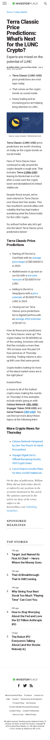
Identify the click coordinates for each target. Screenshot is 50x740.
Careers (15, 699)
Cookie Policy (15, 711)
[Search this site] (45, 3)
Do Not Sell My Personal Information (24, 707)
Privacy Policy (18, 703)
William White (14, 67)
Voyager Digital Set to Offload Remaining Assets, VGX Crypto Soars (26, 459)
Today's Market (20, 12)
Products (28, 695)
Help (8, 699)
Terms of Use (17, 714)
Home (9, 12)
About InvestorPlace (13, 695)
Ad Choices (31, 703)
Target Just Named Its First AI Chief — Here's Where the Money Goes (27, 558)
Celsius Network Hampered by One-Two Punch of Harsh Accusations (27, 445)
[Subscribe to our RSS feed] (31, 686)
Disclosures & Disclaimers (31, 699)
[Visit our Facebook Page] (19, 686)
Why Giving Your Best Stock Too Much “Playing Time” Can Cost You (27, 595)
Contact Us (38, 695)
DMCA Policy (30, 714)
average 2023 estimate (28, 319)
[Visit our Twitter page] (25, 686)
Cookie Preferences (31, 711)
